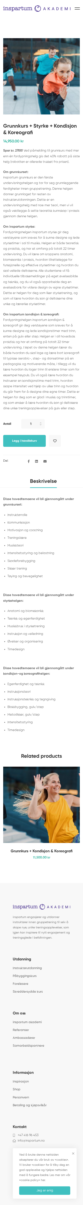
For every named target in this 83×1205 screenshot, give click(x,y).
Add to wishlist (55, 441)
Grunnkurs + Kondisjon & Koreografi (42, 851)
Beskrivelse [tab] (43, 481)
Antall (7, 423)
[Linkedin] (36, 461)
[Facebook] (28, 461)
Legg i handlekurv (24, 440)
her (43, 1180)
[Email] (45, 461)
